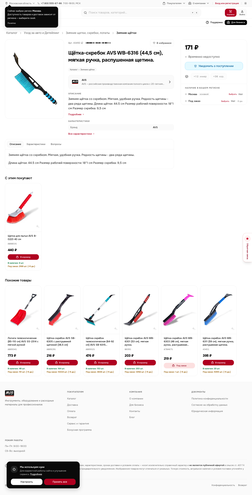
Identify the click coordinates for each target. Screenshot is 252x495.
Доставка (72, 404)
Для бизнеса (238, 22)
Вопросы (56, 144)
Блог (132, 417)
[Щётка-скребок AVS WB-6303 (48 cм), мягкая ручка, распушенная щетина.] (179, 310)
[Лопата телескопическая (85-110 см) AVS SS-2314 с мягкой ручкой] (23, 310)
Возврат (72, 417)
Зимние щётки (126, 33)
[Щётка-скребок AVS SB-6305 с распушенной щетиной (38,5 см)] (62, 310)
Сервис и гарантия (78, 423)
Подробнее (74, 114)
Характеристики (36, 144)
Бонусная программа (79, 429)
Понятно (12, 23)
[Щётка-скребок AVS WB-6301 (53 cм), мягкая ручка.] (140, 310)
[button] (98, 43)
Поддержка (216, 22)
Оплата (71, 411)
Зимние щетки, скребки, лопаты (88, 33)
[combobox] (139, 13)
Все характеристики (80, 133)
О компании (199, 3)
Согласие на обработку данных (209, 404)
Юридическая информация (207, 411)
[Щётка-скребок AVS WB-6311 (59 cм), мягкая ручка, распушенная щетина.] (218, 310)
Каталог (11, 33)
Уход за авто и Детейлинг (41, 33)
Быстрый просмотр (25, 227)
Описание (15, 144)
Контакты (134, 411)
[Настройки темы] (245, 3)
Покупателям (174, 3)
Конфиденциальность (223, 485)
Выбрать (233, 94)
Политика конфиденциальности (209, 398)
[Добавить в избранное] (37, 188)
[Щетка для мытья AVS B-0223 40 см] (23, 207)
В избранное (164, 43)
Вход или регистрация (227, 3)
